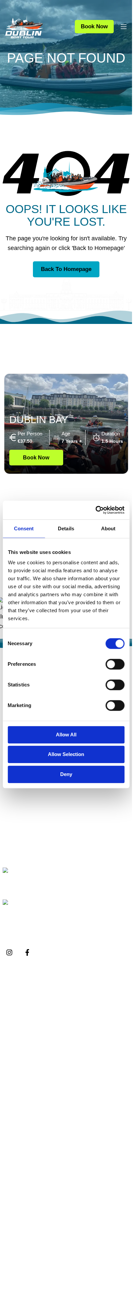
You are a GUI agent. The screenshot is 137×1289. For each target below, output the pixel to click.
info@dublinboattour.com (45, 912)
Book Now (94, 26)
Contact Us (21, 1054)
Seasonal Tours (26, 1222)
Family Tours (23, 1137)
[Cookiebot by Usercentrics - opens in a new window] (95, 510)
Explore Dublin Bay (31, 1013)
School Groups (26, 1082)
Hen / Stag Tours (28, 1110)
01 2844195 (30, 880)
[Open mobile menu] (123, 26)
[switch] (114, 664)
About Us (19, 986)
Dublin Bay (38, 419)
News (15, 1027)
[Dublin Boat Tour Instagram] (9, 952)
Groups (17, 1069)
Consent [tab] (24, 528)
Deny (66, 774)
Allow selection (66, 754)
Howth (16, 1208)
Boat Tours (21, 1168)
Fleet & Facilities (28, 1000)
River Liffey (21, 1181)
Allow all (66, 734)
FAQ (13, 1040)
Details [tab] (66, 528)
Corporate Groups (29, 1096)
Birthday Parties (27, 1123)
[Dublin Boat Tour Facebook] (27, 952)
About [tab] (108, 528)
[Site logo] (24, 26)
